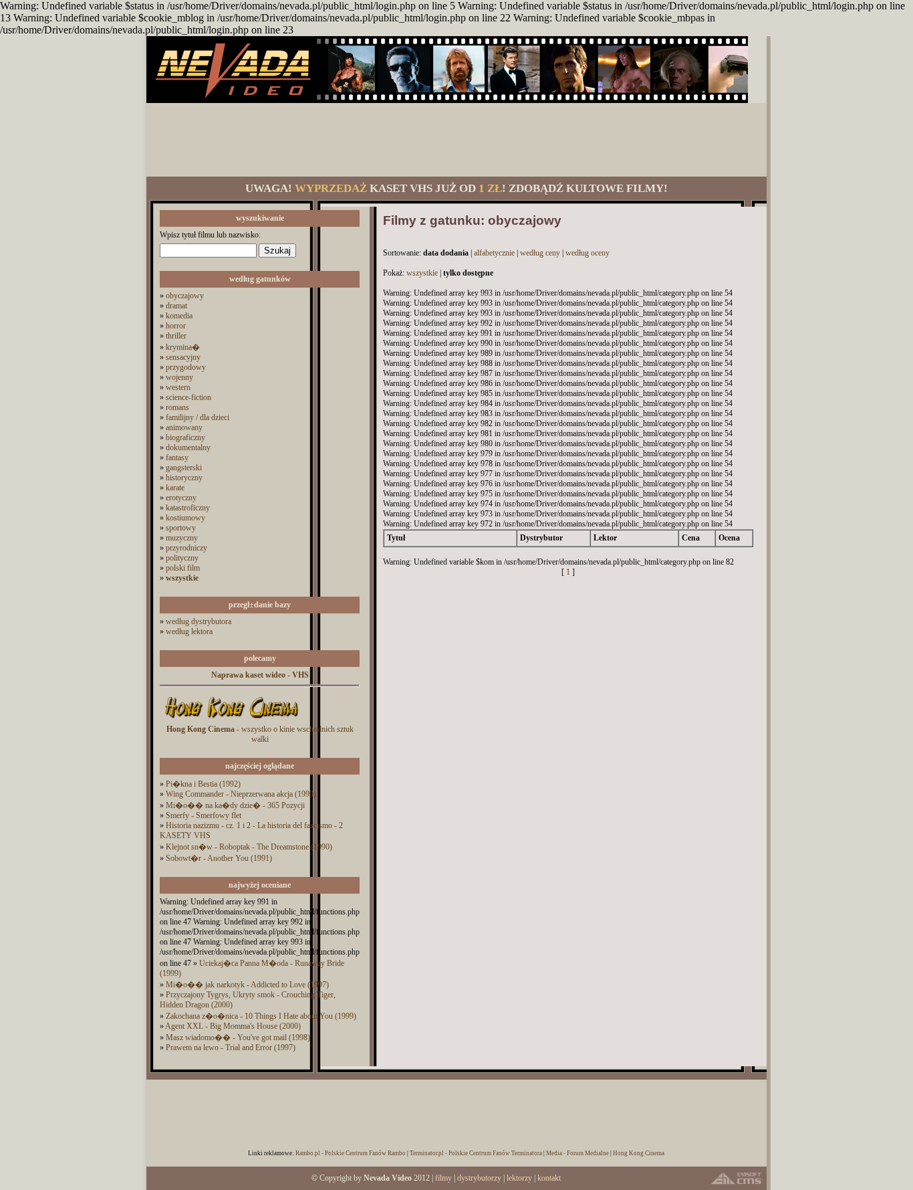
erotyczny (181, 497)
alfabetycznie (494, 253)
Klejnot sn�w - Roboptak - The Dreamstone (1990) (249, 847)
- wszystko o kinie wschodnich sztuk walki (260, 734)
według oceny (587, 253)
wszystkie (422, 273)
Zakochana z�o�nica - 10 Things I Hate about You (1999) (261, 1016)
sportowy (181, 527)
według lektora (189, 631)
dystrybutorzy (479, 1178)
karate (175, 487)
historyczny (184, 477)
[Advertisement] (456, 140)
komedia (179, 315)
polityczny (182, 558)
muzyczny (182, 537)
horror (176, 325)
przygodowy (186, 367)
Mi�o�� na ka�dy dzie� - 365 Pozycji (235, 805)
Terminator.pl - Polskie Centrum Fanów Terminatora (476, 1153)
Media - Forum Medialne (577, 1153)
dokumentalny (188, 447)
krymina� (183, 347)
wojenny (179, 377)
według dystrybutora (198, 621)
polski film (183, 568)
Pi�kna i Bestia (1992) (203, 784)
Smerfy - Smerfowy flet (203, 815)
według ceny (540, 253)
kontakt (549, 1178)
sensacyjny (183, 357)
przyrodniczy (186, 548)
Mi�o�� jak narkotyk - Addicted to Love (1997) (247, 984)
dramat (176, 305)
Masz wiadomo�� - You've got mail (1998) (238, 1037)
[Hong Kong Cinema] (231, 721)
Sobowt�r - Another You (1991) (219, 858)
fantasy (177, 457)
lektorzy (519, 1178)
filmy (443, 1178)
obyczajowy (185, 295)
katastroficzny (188, 507)
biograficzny (185, 437)
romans (177, 407)
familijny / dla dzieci (197, 417)
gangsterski (184, 467)
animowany (184, 427)
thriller (176, 335)
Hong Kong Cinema (638, 1153)
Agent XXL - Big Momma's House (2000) (233, 1026)
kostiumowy (185, 517)
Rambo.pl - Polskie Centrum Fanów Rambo (350, 1153)
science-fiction (188, 397)
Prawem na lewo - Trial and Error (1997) (230, 1047)
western (178, 387)
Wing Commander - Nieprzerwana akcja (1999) (241, 794)
